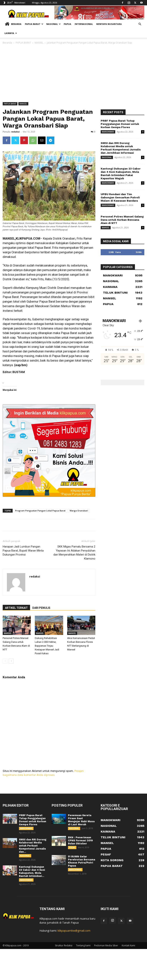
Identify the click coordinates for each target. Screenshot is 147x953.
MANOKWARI (108, 131)
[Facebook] (122, 2)
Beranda (16, 24)
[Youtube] (141, 2)
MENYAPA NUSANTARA (109, 24)
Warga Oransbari (79, 510)
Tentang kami (83, 945)
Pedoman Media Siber (106, 945)
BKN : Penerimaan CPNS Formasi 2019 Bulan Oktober (80, 840)
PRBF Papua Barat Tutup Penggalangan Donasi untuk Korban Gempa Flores (120, 124)
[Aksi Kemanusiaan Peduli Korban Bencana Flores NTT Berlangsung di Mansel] (81, 625)
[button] (139, 24)
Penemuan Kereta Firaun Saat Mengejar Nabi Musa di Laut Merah (81, 820)
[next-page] (11, 661)
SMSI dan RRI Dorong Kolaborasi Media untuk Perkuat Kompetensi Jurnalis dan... (32, 845)
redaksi (15, 131)
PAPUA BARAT (23, 42)
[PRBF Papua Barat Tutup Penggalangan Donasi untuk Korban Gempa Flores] (10, 819)
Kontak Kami (128, 945)
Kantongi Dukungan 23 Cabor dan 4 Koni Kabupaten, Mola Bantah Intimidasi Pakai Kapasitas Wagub (120, 173)
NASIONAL (107, 157)
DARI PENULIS (41, 607)
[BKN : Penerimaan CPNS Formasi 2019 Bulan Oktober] (59, 841)
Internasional (84, 24)
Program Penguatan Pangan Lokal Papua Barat (40, 510)
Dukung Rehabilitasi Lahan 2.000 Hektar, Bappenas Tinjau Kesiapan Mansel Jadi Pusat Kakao (47, 646)
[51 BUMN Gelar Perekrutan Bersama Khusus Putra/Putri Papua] (59, 860)
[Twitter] (135, 2)
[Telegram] (50, 140)
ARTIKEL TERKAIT (16, 607)
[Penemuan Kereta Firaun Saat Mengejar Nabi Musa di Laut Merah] (59, 819)
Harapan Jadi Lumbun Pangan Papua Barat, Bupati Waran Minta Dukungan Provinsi (23, 550)
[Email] (42, 140)
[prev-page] (5, 661)
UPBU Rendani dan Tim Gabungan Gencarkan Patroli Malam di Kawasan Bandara (120, 197)
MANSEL (39, 42)
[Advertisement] (73, 73)
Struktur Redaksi (63, 945)
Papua (67, 24)
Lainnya (9, 33)
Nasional (52, 24)
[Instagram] (129, 2)
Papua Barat (32, 24)
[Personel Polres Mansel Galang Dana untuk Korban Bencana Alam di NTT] (17, 625)
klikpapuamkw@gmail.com (74, 930)
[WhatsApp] (33, 140)
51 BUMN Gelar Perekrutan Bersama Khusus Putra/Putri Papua (81, 861)
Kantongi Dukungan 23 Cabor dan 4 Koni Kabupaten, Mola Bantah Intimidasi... (32, 871)
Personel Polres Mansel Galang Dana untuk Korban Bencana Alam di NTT (122, 220)
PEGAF (72, 847)
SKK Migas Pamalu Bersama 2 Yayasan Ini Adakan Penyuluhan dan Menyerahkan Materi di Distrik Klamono (74, 552)
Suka (139, 252)
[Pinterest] (24, 140)
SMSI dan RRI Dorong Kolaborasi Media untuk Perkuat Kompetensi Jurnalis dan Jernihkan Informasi (121, 147)
